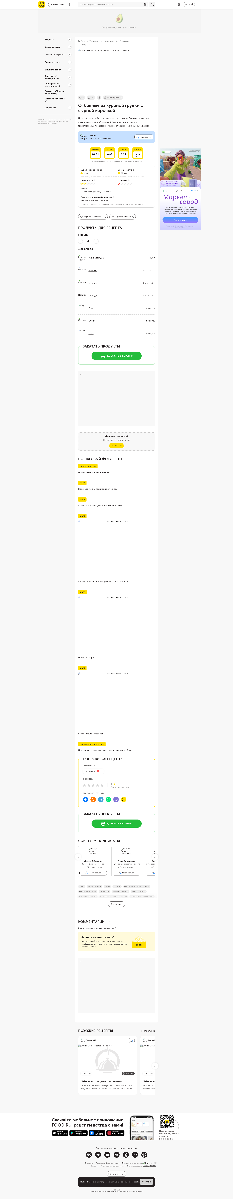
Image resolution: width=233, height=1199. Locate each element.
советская (106, 192)
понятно (146, 1182)
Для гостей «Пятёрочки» (52, 77)
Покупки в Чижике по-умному (54, 92)
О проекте (50, 107)
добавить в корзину (120, 356)
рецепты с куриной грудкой (136, 886)
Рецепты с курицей (87, 891)
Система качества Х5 (55, 100)
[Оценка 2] (89, 785)
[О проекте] (69, 107)
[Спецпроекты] (69, 47)
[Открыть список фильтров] (145, 4)
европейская (86, 192)
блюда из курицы (120, 891)
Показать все (116, 904)
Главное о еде (52, 62)
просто (117, 886)
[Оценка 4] (97, 785)
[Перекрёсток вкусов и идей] (69, 84)
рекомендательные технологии (117, 1182)
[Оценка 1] (84, 785)
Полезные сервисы (55, 54)
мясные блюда (139, 891)
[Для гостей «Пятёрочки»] (69, 77)
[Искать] (152, 4)
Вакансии (94, 1166)
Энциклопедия (53, 69)
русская (96, 192)
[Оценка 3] (93, 785)
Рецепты (49, 39)
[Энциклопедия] (69, 69)
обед (107, 886)
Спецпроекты (52, 47)
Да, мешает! (116, 446)
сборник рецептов (87, 896)
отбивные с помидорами (142, 896)
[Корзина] (179, 4)
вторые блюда (94, 886)
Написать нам (118, 1174)
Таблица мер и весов (121, 217)
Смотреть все (148, 1031)
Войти (139, 945)
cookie (137, 1182)
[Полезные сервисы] (69, 54)
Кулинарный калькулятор (91, 217)
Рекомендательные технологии (112, 1166)
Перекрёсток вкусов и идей (52, 84)
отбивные (104, 891)
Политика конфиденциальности (108, 1163)
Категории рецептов (134, 1166)
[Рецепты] (69, 39)
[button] (78, 857)
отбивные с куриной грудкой (113, 896)
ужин (81, 886)
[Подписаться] (132, 1040)
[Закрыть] (155, 1163)
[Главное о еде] (69, 62)
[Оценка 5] (102, 785)
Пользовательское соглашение (133, 1163)
